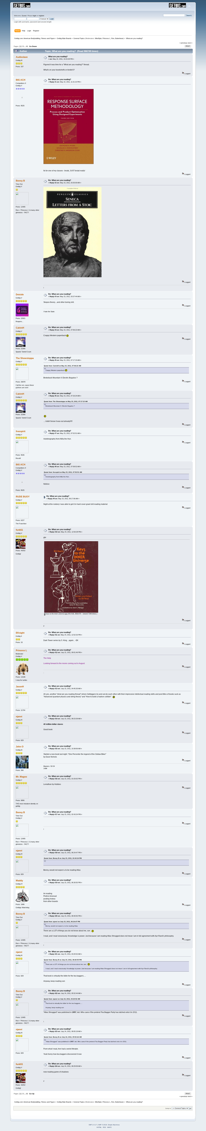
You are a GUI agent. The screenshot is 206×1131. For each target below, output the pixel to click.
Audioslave (22, 57)
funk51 (19, 530)
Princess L (106, 38)
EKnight (20, 632)
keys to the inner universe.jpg (56, 614)
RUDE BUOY (23, 496)
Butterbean (119, 38)
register (41, 16)
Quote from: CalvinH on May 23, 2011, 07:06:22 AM (62, 366)
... (25, 46)
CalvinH (20, 327)
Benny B (20, 180)
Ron (112, 38)
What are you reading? (58, 57)
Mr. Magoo (21, 776)
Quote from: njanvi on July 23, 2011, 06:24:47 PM (62, 921)
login (34, 16)
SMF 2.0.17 (93, 1125)
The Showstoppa (25, 358)
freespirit (20, 431)
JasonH (20, 686)
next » (190, 43)
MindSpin (98, 38)
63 (27, 46)
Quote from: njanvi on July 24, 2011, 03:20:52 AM (62, 999)
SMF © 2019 (102, 1125)
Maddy (19, 880)
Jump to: (168, 1108)
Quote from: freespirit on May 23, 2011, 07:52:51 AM (63, 472)
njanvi (19, 716)
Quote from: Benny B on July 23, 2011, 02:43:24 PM (63, 858)
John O (20, 746)
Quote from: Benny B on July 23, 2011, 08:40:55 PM (63, 960)
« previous (183, 43)
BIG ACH (20, 80)
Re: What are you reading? (59, 79)
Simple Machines (114, 1125)
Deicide (20, 294)
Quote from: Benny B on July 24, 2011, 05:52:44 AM (63, 1037)
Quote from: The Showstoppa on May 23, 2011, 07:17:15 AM (65, 401)
